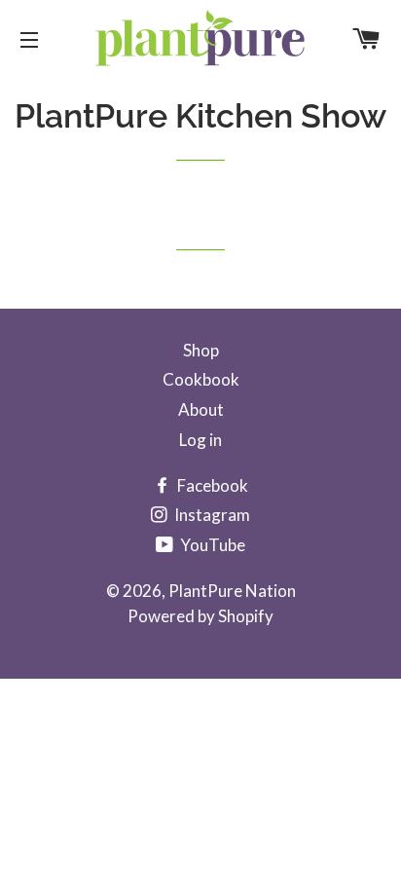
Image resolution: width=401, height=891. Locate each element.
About (201, 409)
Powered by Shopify (200, 616)
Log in (200, 439)
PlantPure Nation (232, 590)
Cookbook (201, 379)
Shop (201, 350)
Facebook (211, 485)
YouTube (211, 545)
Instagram (210, 514)
